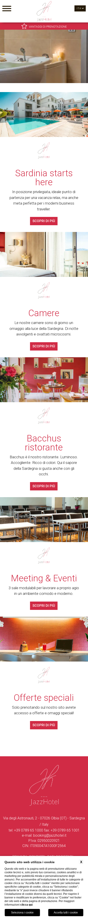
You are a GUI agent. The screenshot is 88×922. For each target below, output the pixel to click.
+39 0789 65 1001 (65, 830)
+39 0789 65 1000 (28, 830)
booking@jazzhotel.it (49, 835)
